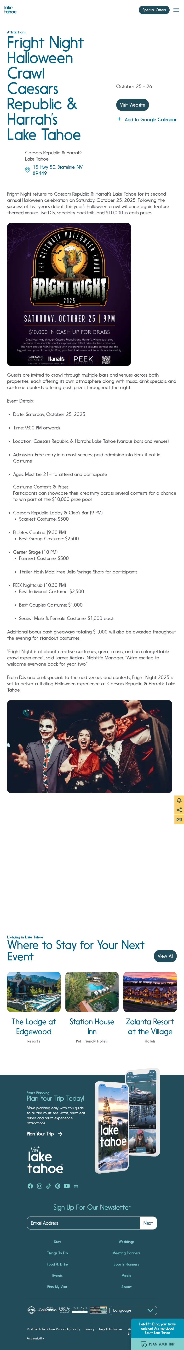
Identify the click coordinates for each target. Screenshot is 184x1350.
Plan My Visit (57, 1287)
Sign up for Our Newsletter (92, 1207)
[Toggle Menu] (176, 10)
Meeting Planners (126, 1253)
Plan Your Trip (40, 1133)
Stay (57, 1242)
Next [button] (148, 1223)
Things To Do (57, 1253)
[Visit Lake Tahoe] (10, 8)
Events (57, 1276)
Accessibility (35, 1338)
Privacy (89, 1329)
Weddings (126, 1242)
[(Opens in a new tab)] (30, 1186)
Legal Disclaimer (110, 1329)
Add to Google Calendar (151, 119)
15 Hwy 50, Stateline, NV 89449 (58, 170)
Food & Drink (57, 1264)
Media (127, 1276)
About (126, 1287)
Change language (123, 1318)
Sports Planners (126, 1264)
